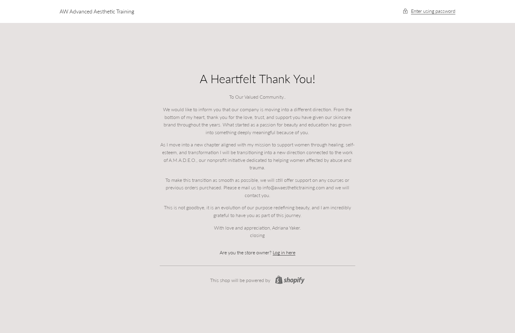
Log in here (284, 252)
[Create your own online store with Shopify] (290, 279)
